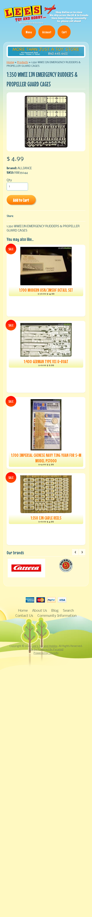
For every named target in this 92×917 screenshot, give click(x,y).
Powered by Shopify (46, 653)
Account (46, 32)
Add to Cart (21, 200)
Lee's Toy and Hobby (44, 646)
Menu (29, 32)
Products (22, 62)
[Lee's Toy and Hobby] (46, 22)
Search (68, 611)
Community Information (57, 616)
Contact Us (24, 616)
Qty (9, 180)
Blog (55, 611)
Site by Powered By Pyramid (46, 649)
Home (10, 62)
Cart (64, 32)
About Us (39, 611)
